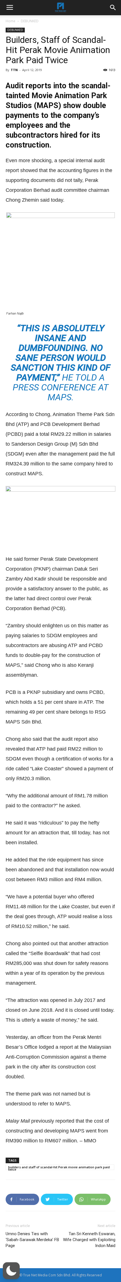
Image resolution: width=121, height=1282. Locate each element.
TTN (14, 70)
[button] (11, 1270)
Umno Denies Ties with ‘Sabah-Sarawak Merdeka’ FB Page (32, 1239)
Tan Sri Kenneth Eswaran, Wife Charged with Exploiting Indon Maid (89, 1239)
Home (10, 21)
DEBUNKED (30, 21)
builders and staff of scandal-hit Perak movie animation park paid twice (59, 1167)
